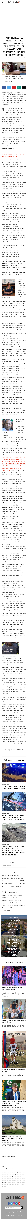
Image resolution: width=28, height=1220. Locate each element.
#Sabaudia (19, 903)
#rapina (19, 900)
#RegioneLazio (6, 903)
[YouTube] (19, 1203)
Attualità (23, 57)
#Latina (7, 749)
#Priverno (18, 897)
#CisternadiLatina (16, 878)
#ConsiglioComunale (11, 881)
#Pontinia (13, 897)
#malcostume (20, 749)
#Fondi (22, 883)
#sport (8, 908)
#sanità (11, 905)
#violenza (7, 910)
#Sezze (3, 908)
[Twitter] (9, 87)
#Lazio (16, 892)
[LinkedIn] (16, 1203)
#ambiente (4, 875)
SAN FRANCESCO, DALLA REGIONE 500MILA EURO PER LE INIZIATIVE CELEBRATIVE (12, 1138)
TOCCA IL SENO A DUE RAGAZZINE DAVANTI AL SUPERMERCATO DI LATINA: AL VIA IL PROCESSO (14, 818)
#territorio (22, 908)
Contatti (13, 1215)
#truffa (3, 910)
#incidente (10, 889)
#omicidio (4, 897)
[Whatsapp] (19, 87)
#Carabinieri (5, 878)
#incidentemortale (17, 889)
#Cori (17, 881)
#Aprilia (11, 875)
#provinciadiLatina (9, 900)
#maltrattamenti (13, 895)
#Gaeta (22, 886)
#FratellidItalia (11, 886)
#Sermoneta (21, 905)
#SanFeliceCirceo (5, 905)
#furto (17, 886)
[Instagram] (14, 1203)
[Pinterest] (14, 87)
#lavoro (13, 749)
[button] (24, 866)
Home (7, 1215)
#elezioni (16, 883)
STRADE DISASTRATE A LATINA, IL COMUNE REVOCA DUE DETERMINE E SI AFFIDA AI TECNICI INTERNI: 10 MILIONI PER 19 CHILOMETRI (13, 851)
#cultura (6, 883)
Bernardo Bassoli (7, 57)
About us (19, 1215)
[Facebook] (4, 87)
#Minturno (20, 895)
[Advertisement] (14, 19)
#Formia (4, 886)
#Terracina (14, 908)
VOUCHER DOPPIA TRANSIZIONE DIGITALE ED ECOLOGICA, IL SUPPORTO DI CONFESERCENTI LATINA (14, 1103)
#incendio (4, 889)
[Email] (24, 87)
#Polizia (9, 897)
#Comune (4, 881)
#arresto (17, 875)
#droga (11, 883)
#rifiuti (12, 903)
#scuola (16, 905)
